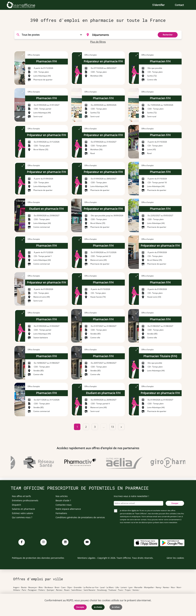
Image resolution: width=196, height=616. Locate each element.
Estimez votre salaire (22, 513)
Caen (63, 587)
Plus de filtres (98, 41)
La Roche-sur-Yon (90, 587)
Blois (41, 587)
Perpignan (32, 590)
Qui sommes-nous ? (22, 517)
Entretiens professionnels (25, 500)
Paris (24, 590)
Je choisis (98, 607)
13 (112, 427)
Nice (173, 587)
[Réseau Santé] (32, 462)
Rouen (67, 590)
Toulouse (112, 590)
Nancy (158, 587)
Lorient (124, 587)
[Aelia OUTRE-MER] (119, 462)
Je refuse (116, 607)
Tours (120, 590)
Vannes (135, 590)
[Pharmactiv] (74, 462)
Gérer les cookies (175, 557)
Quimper (50, 590)
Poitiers (41, 590)
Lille (117, 587)
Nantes (166, 587)
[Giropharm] (163, 462)
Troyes (128, 590)
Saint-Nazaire (89, 590)
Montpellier (149, 587)
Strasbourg (102, 590)
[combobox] (119, 35)
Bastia (23, 587)
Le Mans (110, 587)
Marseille (138, 587)
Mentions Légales (86, 557)
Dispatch (16, 504)
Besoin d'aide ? (63, 500)
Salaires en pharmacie (23, 508)
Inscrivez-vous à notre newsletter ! (131, 496)
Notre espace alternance (68, 508)
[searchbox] (123, 34)
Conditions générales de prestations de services (80, 517)
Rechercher (168, 34)
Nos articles (62, 496)
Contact (179, 5)
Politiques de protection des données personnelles (38, 557)
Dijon (69, 587)
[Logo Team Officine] (24, 5)
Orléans (16, 590)
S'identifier (158, 5)
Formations (61, 513)
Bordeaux (49, 587)
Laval (102, 587)
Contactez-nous (64, 504)
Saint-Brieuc (76, 590)
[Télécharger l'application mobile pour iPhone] (146, 542)
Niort (179, 587)
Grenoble (78, 587)
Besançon (32, 587)
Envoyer (175, 503)
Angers (16, 587)
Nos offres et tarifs (21, 496)
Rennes (59, 590)
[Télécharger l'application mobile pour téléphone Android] (172, 542)
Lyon (130, 587)
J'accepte (80, 607)
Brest (57, 587)
